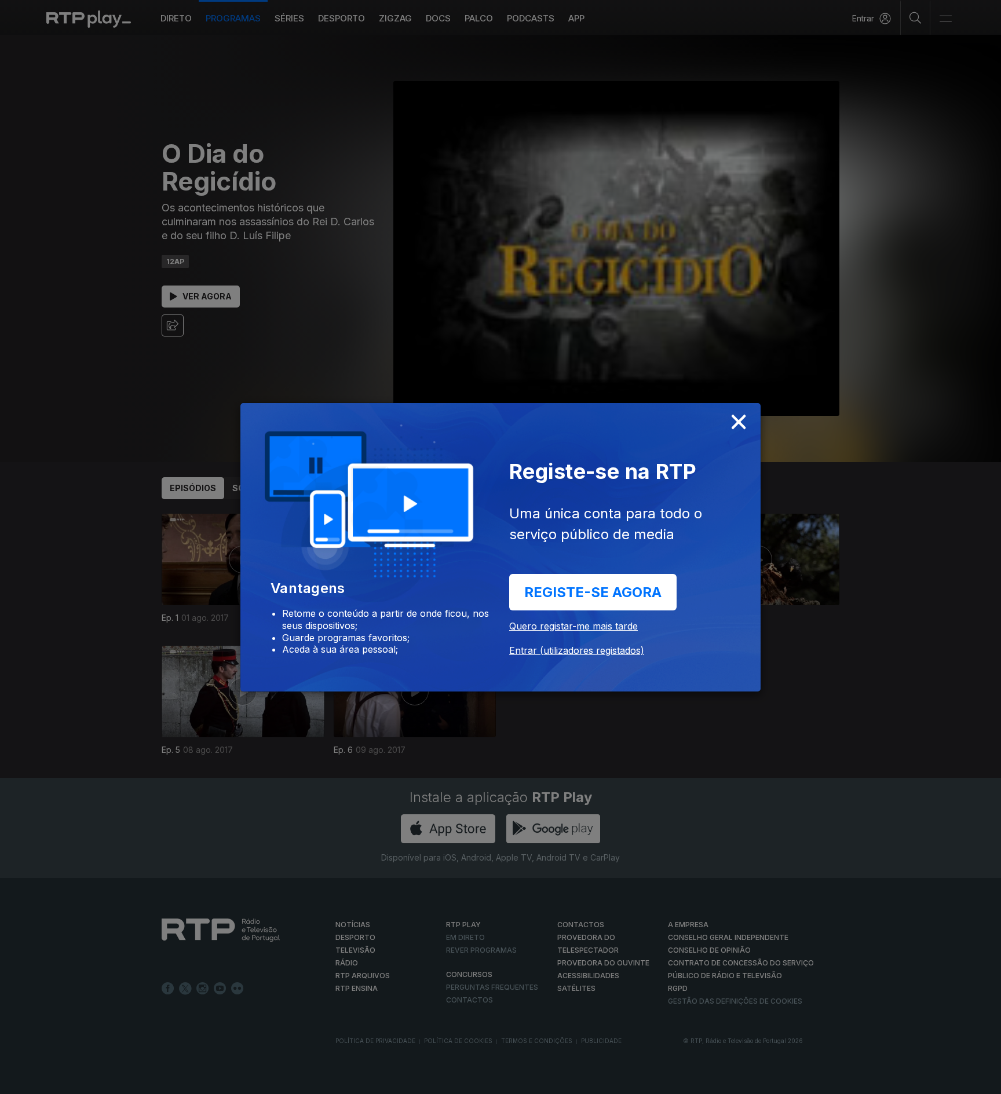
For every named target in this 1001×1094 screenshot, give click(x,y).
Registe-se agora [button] (593, 592)
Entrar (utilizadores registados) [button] (576, 650)
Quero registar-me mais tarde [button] (573, 626)
